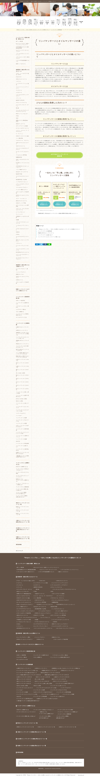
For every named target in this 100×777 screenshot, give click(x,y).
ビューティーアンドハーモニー (22, 246)
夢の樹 (17, 108)
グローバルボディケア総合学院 (22, 192)
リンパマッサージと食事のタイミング (22, 436)
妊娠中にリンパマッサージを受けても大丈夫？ (22, 453)
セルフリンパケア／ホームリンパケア (22, 51)
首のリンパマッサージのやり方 (22, 386)
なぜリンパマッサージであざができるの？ (22, 426)
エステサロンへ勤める (21, 309)
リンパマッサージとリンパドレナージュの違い (22, 433)
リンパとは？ (19, 415)
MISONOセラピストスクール (22, 252)
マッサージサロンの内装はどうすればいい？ (22, 469)
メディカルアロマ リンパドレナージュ (22, 54)
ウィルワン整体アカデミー (22, 189)
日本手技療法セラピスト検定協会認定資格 (22, 47)
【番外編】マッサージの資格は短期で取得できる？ (22, 456)
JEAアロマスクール (20, 146)
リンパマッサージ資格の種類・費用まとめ (22, 38)
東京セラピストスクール (21, 200)
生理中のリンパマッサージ (22, 330)
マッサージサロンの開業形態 (22, 486)
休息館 (17, 219)
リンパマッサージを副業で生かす (22, 303)
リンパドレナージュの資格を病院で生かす (22, 314)
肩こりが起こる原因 (20, 373)
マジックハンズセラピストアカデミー (22, 149)
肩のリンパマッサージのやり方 (22, 379)
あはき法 (18, 441)
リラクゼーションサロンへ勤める (22, 307)
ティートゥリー (19, 214)
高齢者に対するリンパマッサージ (46, 232)
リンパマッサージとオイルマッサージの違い (22, 410)
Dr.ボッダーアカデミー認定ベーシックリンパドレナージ (22, 44)
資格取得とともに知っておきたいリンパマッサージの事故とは (22, 333)
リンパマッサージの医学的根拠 (22, 429)
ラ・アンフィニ (19, 133)
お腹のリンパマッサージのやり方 (22, 367)
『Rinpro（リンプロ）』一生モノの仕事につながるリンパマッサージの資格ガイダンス (38, 1)
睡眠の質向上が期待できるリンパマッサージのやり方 (22, 357)
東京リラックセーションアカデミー (22, 240)
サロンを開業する (20, 311)
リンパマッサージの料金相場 (22, 443)
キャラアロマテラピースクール (22, 177)
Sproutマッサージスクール (22, 171)
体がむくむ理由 (19, 401)
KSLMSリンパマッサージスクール (22, 163)
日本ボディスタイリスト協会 (22, 136)
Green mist (18, 76)
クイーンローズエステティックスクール (22, 255)
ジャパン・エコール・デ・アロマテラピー (22, 131)
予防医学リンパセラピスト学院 (22, 217)
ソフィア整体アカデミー (21, 169)
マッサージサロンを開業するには (22, 463)
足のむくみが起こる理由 (21, 398)
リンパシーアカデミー (21, 272)
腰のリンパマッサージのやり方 (22, 370)
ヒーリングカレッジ (20, 212)
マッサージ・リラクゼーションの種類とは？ (22, 484)
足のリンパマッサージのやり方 (22, 382)
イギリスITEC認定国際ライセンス (22, 61)
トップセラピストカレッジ (22, 181)
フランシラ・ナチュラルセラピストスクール (22, 209)
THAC (17, 115)
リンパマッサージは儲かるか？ (45, 234)
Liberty (17, 234)
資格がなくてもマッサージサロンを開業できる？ (22, 480)
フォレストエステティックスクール (22, 249)
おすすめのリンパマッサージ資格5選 (59, 155)
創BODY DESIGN (20, 100)
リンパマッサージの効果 (21, 417)
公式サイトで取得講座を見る (44, 204)
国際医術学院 (19, 157)
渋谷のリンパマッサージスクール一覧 (22, 511)
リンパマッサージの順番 (21, 439)
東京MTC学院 (19, 174)
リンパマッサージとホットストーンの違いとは (49, 236)
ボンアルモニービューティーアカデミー (22, 258)
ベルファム (18, 81)
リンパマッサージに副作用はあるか (22, 450)
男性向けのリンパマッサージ (22, 343)
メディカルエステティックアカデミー (22, 95)
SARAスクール (19, 279)
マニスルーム (19, 90)
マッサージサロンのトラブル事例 (22, 473)
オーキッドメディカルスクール (22, 152)
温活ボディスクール (20, 123)
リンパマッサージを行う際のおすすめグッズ (22, 347)
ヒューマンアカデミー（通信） (22, 269)
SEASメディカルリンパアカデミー (22, 196)
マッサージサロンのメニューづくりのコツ (22, 476)
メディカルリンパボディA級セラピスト (23, 58)
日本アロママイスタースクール (22, 143)
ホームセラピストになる (21, 317)
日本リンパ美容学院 (20, 300)
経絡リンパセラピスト (21, 63)
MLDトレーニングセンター (22, 113)
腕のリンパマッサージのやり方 (22, 376)
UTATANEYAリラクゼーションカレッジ (22, 167)
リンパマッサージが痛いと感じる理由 (22, 393)
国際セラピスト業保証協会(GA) (22, 121)
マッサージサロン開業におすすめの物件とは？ (21, 493)
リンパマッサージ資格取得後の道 (22, 297)
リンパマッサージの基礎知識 (45, 231)
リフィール (18, 98)
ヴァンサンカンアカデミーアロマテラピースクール (22, 111)
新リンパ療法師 (19, 41)
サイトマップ (19, 550)
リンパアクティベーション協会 (22, 84)
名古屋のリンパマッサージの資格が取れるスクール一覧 (22, 529)
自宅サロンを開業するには (22, 466)
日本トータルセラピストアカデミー (22, 160)
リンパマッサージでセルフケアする (22, 421)
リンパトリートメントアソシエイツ (22, 87)
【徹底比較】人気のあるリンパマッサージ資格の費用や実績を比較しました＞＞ (57, 213)
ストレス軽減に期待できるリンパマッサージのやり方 (22, 353)
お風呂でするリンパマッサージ (22, 328)
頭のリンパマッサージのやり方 (22, 363)
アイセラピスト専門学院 (21, 155)
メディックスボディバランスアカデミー (22, 185)
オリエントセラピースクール (22, 128)
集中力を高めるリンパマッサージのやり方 (22, 350)
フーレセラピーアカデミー (22, 187)
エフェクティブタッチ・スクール (22, 105)
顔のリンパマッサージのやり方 (22, 389)
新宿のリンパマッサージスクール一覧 (22, 507)
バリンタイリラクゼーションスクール (22, 223)
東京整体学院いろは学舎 (21, 179)
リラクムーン (19, 243)
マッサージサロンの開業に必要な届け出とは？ (22, 496)
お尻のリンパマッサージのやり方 (22, 360)
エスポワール (19, 92)
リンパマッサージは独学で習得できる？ (22, 396)
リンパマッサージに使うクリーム (22, 404)
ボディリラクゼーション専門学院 (22, 206)
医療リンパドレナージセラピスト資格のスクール (22, 290)
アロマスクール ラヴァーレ (22, 140)
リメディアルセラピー (21, 413)
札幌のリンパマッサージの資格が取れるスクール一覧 (22, 537)
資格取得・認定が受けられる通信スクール (22, 265)
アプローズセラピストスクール (22, 229)
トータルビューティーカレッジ (22, 226)
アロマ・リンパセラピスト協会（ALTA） (22, 74)
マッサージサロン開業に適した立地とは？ (22, 490)
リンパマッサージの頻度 (21, 423)
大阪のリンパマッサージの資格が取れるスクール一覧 (22, 521)
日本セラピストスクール (21, 79)
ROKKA (18, 232)
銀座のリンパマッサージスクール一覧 (22, 514)
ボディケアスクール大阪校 (22, 125)
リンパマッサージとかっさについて (22, 407)
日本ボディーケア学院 (21, 203)
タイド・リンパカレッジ (21, 198)
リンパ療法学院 (19, 138)
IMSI (17, 118)
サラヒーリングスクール (21, 102)
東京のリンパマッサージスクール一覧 (22, 503)
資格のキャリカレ (20, 274)
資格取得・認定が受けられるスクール (22, 70)
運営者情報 (19, 544)
